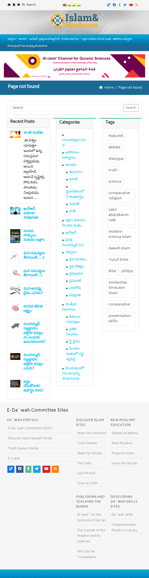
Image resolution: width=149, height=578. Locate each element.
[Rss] (137, 4)
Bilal (112, 271)
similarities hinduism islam (117, 288)
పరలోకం (75, 288)
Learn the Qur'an (124, 463)
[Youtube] (131, 4)
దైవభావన (76, 274)
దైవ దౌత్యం (76, 267)
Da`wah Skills (122, 515)
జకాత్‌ (73, 179)
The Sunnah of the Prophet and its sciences (91, 536)
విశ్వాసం (12, 39)
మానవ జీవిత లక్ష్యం (33, 308)
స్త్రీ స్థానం (74, 342)
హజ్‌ (72, 211)
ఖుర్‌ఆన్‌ (34, 39)
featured (115, 136)
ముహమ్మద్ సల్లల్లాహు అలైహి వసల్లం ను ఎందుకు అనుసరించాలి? (34, 333)
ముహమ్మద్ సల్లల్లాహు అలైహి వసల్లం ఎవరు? (33, 362)
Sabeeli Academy (125, 433)
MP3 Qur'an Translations (86, 554)
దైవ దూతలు (77, 259)
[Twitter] (125, 4)
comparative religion (119, 196)
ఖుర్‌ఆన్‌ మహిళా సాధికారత (30, 213)
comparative (119, 305)
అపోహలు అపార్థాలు (123, 39)
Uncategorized (74, 143)
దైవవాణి (75, 281)
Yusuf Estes (118, 260)
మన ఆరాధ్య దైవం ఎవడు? (33, 291)
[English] (64, 5)
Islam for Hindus (89, 453)
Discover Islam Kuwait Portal (30, 438)
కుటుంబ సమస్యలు (73, 319)
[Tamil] (78, 5)
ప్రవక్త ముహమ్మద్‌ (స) (49, 39)
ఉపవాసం (75, 172)
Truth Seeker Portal (23, 448)
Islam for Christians (91, 433)
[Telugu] (74, 5)
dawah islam (119, 248)
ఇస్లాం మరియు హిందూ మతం (97, 39)
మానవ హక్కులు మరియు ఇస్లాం (34, 235)
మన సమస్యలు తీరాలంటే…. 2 (34, 255)
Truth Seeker (87, 443)
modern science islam (119, 234)
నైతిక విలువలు (72, 332)
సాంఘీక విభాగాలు (70, 39)
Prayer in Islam (123, 453)
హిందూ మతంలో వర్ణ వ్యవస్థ (74, 354)
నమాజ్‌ (74, 204)
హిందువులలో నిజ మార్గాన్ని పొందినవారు (28, 46)
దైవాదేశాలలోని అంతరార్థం (75, 194)
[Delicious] (109, 4)
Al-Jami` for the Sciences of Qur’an (91, 517)
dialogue (116, 159)
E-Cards (14, 458)
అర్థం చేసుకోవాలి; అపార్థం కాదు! (33, 386)
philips (127, 271)
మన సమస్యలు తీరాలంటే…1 (34, 273)
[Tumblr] (120, 4)
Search (31, 5)
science (114, 182)
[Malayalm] (69, 5)
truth (112, 170)
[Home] (9, 5)
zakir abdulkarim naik (118, 215)
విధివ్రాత (75, 295)
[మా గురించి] (14, 5)
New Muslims (122, 443)
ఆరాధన (23, 39)
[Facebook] (115, 4)
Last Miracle (86, 473)
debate (114, 147)
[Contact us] (19, 5)
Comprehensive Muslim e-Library (124, 527)
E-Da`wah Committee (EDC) (30, 428)
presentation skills (119, 318)
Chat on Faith (87, 483)
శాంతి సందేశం (33, 133)
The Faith (84, 463)
